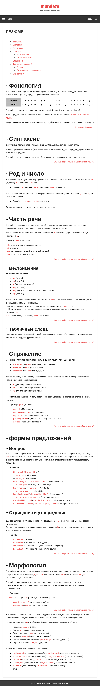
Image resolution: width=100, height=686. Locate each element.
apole (27, 491)
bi (21, 201)
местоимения (23, 54)
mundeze (50, 6)
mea (30, 497)
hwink (17, 656)
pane (25, 636)
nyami (20, 472)
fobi (52, 662)
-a (85, 232)
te (22, 187)
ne (17, 478)
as (17, 484)
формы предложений (22, 64)
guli (22, 478)
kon (14, 494)
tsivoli (19, 500)
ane (52, 299)
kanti (21, 539)
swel (15, 653)
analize (45, 665)
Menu (10, 19)
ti (44, 503)
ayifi (50, 639)
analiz (19, 665)
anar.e (11, 597)
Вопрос (20, 67)
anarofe (16, 602)
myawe (20, 662)
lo (66, 306)
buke (62, 574)
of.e (25, 597)
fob (15, 662)
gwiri (25, 484)
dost (26, 201)
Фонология (18, 41)
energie (21, 653)
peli (18, 409)
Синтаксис (17, 44)
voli (45, 659)
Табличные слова (24, 57)
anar (23, 602)
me (17, 491)
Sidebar (90, 19)
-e (89, 193)
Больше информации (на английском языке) (74, 161)
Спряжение (18, 60)
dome (26, 627)
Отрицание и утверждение (29, 70)
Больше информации (84, 127)
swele (57, 653)
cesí (14, 659)
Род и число (18, 48)
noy (36, 315)
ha (17, 475)
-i (65, 232)
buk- (80, 574)
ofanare (16, 605)
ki (23, 500)
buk (18, 659)
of (27, 602)
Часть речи (18, 51)
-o (17, 236)
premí (42, 639)
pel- (17, 240)
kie (23, 503)
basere (36, 497)
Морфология (18, 73)
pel (8, 245)
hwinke (61, 656)
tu (7, 315)
